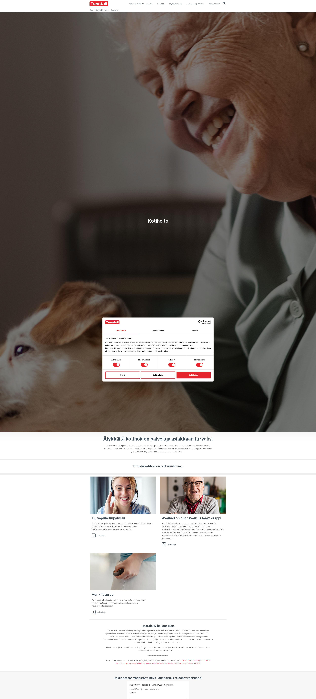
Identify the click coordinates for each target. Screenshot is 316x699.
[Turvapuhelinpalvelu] (123, 513)
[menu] (136, 3)
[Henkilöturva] (123, 585)
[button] (224, 4)
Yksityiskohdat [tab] (158, 330)
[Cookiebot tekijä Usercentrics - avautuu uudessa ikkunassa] (200, 322)
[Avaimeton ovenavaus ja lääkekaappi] (193, 513)
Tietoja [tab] (195, 330)
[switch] (144, 365)
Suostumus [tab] (121, 330)
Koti (91, 10)
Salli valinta (158, 375)
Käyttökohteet (101, 10)
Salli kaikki (193, 375)
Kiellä (122, 375)
